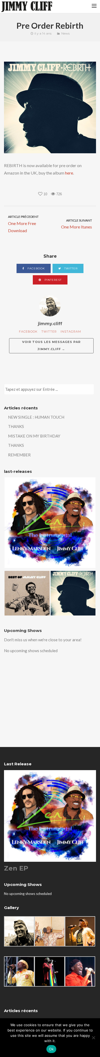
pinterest (52, 280)
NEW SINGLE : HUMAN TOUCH (36, 417)
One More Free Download (23, 224)
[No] (93, 1037)
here (69, 172)
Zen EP (16, 868)
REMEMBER (19, 454)
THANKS (16, 426)
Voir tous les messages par (51, 345)
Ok (51, 1049)
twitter (70, 268)
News (65, 33)
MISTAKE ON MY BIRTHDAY (34, 436)
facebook (35, 268)
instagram (71, 331)
